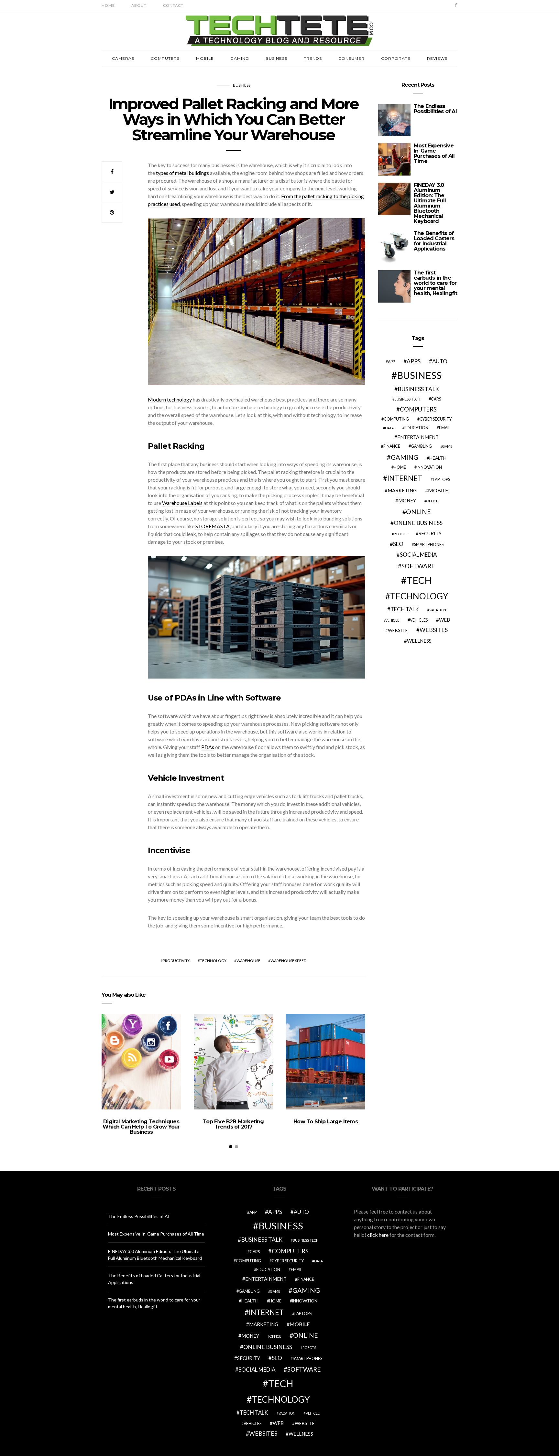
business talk (418, 389)
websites (434, 629)
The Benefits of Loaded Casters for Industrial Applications (434, 241)
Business (276, 58)
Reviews (437, 58)
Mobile (205, 58)
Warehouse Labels (182, 503)
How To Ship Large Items (325, 1122)
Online (418, 511)
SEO (398, 544)
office (432, 501)
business (419, 375)
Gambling (421, 446)
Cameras (123, 58)
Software (418, 566)
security (430, 533)
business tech (407, 399)
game (447, 446)
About (139, 5)
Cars (436, 399)
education (416, 427)
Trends (313, 58)
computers (418, 409)
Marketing (402, 490)
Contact (173, 5)
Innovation (429, 467)
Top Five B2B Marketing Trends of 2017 (233, 1124)
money (407, 500)
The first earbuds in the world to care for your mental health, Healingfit (435, 283)
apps (414, 361)
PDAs (207, 747)
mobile (438, 490)
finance (391, 446)
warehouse (248, 960)
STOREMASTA (212, 526)
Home (108, 5)
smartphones (429, 544)
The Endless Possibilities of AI (435, 108)
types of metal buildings (182, 173)
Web (444, 620)
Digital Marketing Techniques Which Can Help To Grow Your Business (141, 1127)
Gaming (239, 58)
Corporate (396, 58)
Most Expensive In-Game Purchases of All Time (434, 153)
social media (418, 554)
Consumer (351, 58)
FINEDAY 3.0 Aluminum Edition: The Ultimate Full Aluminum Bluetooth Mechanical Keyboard (430, 203)
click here (378, 1235)
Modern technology (170, 399)
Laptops (441, 479)
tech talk (404, 609)
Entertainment (418, 437)
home (400, 467)
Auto (439, 361)
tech (419, 580)
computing (396, 419)
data (389, 428)
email (444, 427)
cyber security (436, 419)
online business (418, 522)
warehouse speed (288, 960)
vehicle (392, 620)
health (437, 458)
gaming (404, 457)
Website (398, 630)
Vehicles (419, 620)
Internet (404, 478)
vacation (437, 610)
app (391, 361)
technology (213, 960)
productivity (176, 960)
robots (400, 534)
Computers (165, 58)
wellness (419, 641)
